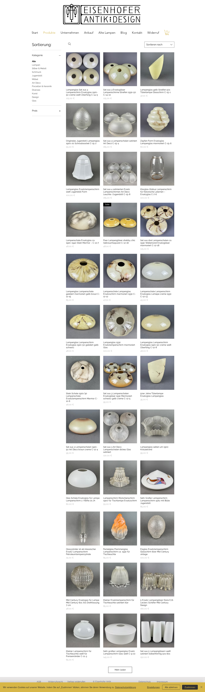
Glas (34, 100)
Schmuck (36, 72)
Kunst (35, 93)
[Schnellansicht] (83, 69)
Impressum (162, 681)
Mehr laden (120, 670)
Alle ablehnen (171, 687)
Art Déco (36, 83)
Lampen (36, 65)
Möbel (35, 79)
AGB (39, 681)
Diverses (36, 90)
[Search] (69, 44)
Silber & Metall (39, 68)
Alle (34, 61)
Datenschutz (145, 681)
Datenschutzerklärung (125, 687)
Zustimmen (190, 687)
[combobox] (159, 45)
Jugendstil (37, 75)
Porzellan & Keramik (42, 86)
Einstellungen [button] (153, 687)
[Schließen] (201, 687)
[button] (167, 32)
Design (35, 97)
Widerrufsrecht (55, 681)
